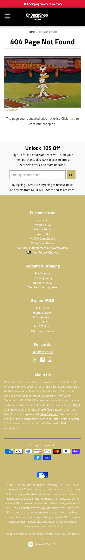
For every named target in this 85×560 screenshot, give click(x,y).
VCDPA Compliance (42, 238)
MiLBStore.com (42, 312)
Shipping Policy (42, 283)
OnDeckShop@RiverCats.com (46, 409)
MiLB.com (42, 308)
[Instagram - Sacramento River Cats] (49, 359)
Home (31, 31)
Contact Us (42, 220)
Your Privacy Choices (45, 252)
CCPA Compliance (42, 243)
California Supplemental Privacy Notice (42, 248)
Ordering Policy (42, 278)
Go (71, 174)
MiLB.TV (42, 322)
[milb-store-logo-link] (42, 478)
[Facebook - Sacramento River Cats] (42, 359)
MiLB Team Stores (42, 331)
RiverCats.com (49, 414)
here (72, 118)
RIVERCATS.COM (42, 352)
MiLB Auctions (42, 317)
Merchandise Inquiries (42, 287)
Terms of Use (42, 234)
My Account (42, 273)
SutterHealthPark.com (65, 419)
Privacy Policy (42, 229)
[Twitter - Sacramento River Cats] (35, 359)
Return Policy (42, 225)
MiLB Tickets (42, 326)
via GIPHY (11, 110)
